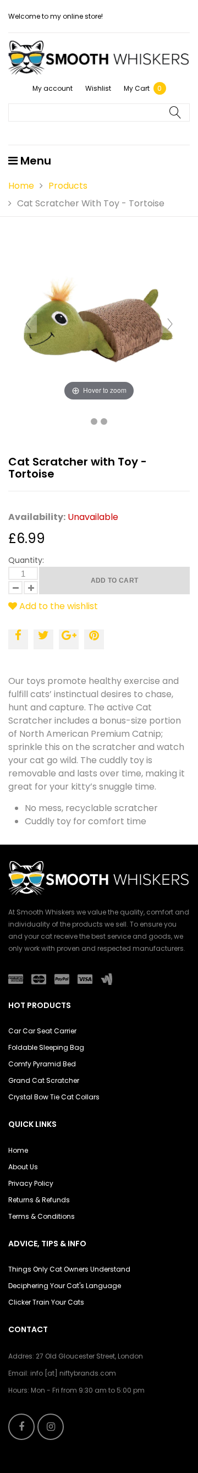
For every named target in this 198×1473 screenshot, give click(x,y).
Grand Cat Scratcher (43, 1080)
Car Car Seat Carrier (42, 1031)
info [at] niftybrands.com (73, 1373)
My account (52, 88)
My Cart (143, 88)
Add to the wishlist (57, 606)
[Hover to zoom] (99, 323)
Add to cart (115, 580)
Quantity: (26, 560)
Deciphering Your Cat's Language (64, 1285)
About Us (23, 1166)
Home (21, 185)
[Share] (18, 639)
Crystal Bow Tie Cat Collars (54, 1097)
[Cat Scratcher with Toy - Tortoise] (94, 421)
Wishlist (98, 88)
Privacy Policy (30, 1183)
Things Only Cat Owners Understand (69, 1269)
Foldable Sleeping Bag (46, 1047)
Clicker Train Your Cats (46, 1302)
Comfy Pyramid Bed (42, 1064)
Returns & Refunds (39, 1199)
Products (67, 185)
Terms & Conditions (41, 1216)
